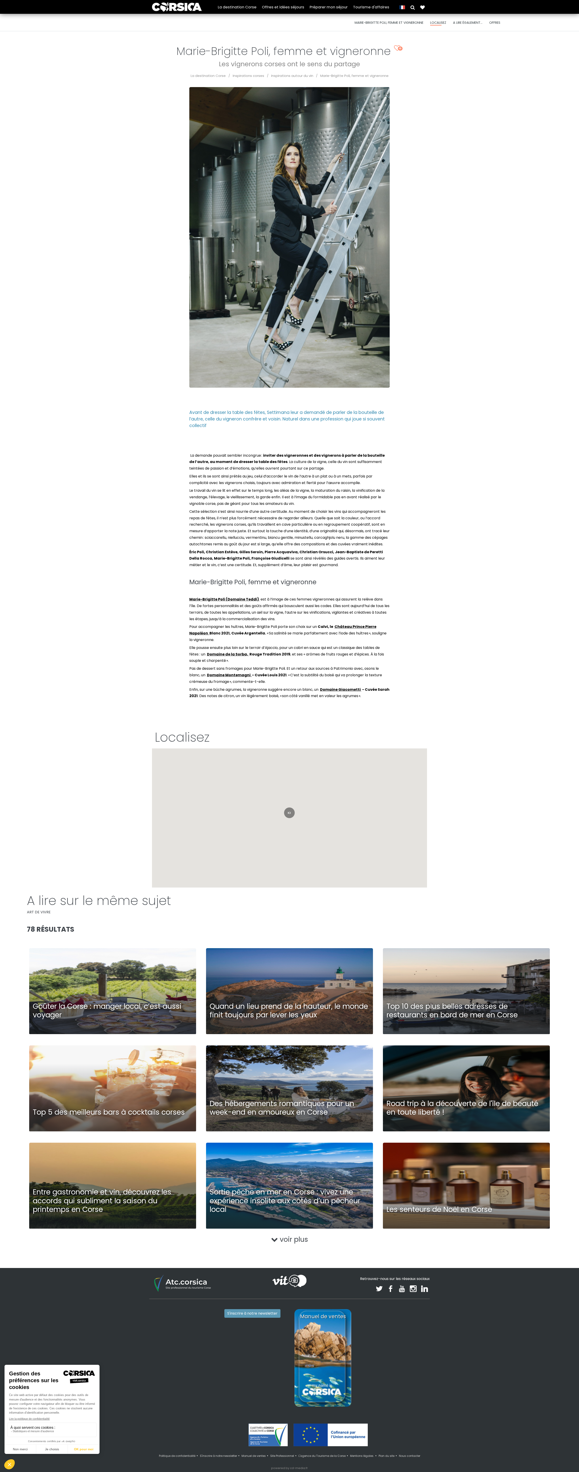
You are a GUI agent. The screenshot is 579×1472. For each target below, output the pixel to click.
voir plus (293, 1239)
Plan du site (386, 1456)
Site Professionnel (282, 1456)
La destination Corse (237, 7)
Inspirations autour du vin (292, 75)
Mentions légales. (362, 1456)
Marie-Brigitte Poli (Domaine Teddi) (224, 599)
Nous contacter (409, 1456)
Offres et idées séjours (283, 7)
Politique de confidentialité (177, 1456)
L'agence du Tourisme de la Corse (322, 1456)
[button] (413, 7)
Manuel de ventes (254, 1456)
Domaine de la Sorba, (228, 654)
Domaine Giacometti (340, 689)
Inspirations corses (248, 75)
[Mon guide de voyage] (422, 7)
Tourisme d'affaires (371, 7)
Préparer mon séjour (329, 7)
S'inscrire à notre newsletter (252, 1313)
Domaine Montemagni (229, 675)
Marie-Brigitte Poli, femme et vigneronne (354, 75)
